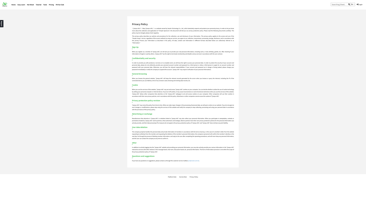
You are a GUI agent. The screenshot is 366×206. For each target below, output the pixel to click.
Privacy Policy (194, 177)
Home (13, 5)
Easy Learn (21, 5)
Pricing (51, 5)
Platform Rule (172, 177)
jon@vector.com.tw (193, 161)
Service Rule (183, 177)
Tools (45, 5)
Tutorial (38, 5)
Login (360, 5)
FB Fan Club (60, 5)
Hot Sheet (30, 5)
